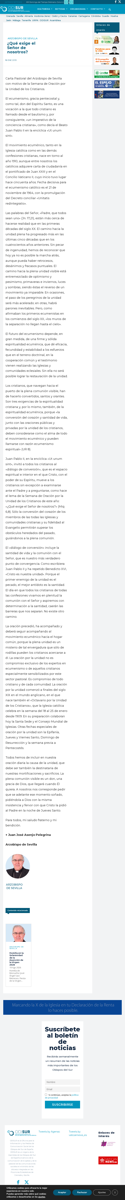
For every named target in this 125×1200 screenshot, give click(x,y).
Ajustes (102, 1192)
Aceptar (62, 1192)
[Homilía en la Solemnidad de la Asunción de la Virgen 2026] (18, 933)
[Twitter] (120, 2)
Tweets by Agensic (49, 1131)
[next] (71, 2)
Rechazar (82, 1192)
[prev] (66, 2)
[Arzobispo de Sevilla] (18, 866)
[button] (109, 10)
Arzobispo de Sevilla (22, 38)
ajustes (41, 1196)
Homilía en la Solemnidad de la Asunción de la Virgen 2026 (16, 959)
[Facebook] (116, 2)
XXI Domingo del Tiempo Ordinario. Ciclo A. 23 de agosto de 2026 (53, 2)
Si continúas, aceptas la (61, 1096)
